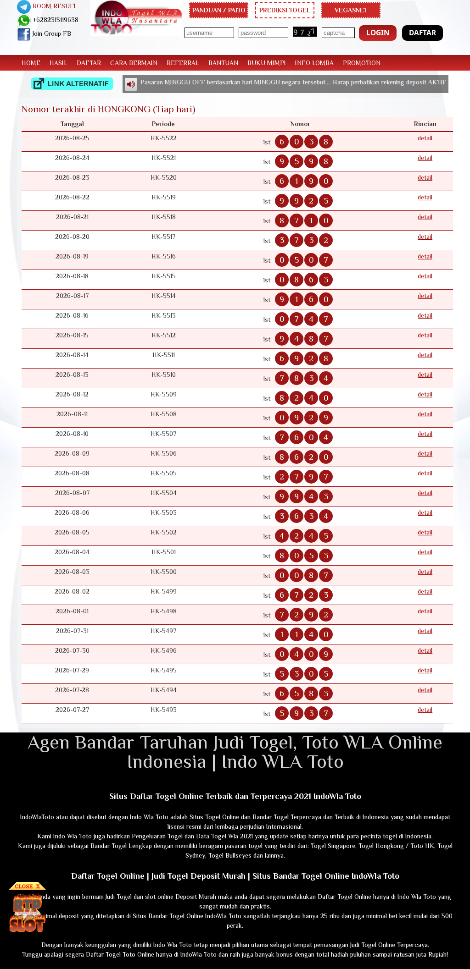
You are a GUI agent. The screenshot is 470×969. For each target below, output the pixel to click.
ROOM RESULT (53, 6)
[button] (378, 33)
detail (425, 138)
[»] (72, 83)
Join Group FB (51, 33)
